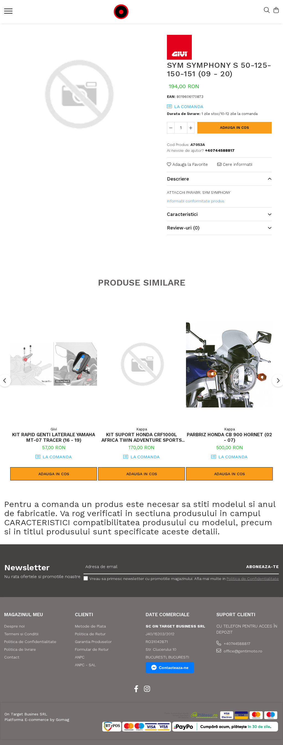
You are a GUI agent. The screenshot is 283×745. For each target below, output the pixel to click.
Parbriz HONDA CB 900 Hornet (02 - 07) (229, 437)
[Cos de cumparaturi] (276, 10)
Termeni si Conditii (21, 634)
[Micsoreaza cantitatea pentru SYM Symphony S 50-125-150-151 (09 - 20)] (171, 128)
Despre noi (14, 626)
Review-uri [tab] (183, 228)
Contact (11, 657)
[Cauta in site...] (267, 10)
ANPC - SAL (85, 665)
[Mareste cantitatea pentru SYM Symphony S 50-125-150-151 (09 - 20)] (191, 128)
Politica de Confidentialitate (253, 578)
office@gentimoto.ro (242, 651)
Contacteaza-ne (173, 667)
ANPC (80, 657)
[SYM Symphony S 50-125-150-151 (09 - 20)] (78, 94)
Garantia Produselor (93, 641)
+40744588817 (236, 643)
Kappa (141, 429)
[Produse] (9, 13)
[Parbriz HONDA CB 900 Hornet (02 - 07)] (229, 364)
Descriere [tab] (178, 179)
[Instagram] (147, 689)
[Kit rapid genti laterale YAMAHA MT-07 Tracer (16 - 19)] (53, 364)
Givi (54, 429)
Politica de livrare (20, 649)
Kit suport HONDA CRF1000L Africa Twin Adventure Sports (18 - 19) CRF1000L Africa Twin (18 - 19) (141, 437)
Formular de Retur (92, 649)
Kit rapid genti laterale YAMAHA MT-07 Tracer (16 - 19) (53, 437)
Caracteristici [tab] (182, 214)
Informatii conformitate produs (195, 201)
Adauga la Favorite (189, 164)
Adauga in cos (234, 128)
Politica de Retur (90, 634)
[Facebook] (136, 689)
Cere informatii (236, 164)
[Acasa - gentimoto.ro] (138, 11)
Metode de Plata (90, 626)
